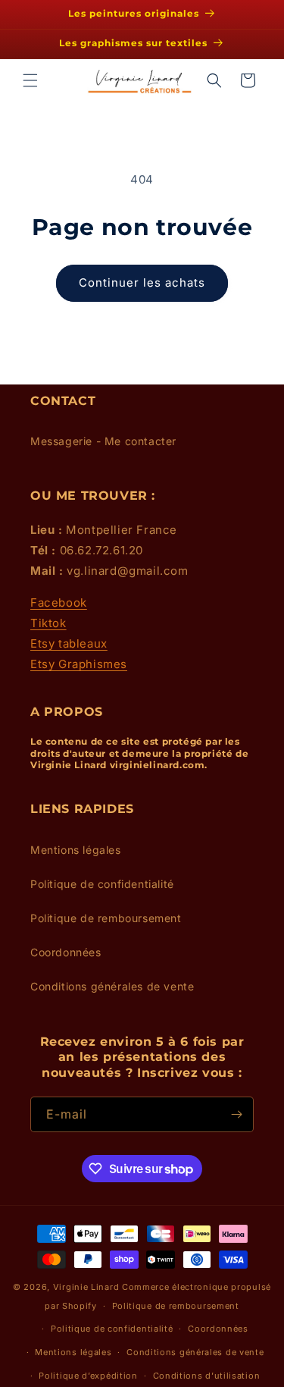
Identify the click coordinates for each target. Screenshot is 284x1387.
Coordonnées (65, 952)
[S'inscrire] (236, 1114)
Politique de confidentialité (102, 883)
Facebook (58, 602)
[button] (30, 80)
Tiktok (48, 623)
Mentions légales (75, 849)
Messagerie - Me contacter (103, 441)
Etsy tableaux (69, 643)
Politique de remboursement (106, 918)
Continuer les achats (142, 282)
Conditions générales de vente (112, 986)
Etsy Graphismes (78, 664)
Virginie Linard (86, 1287)
